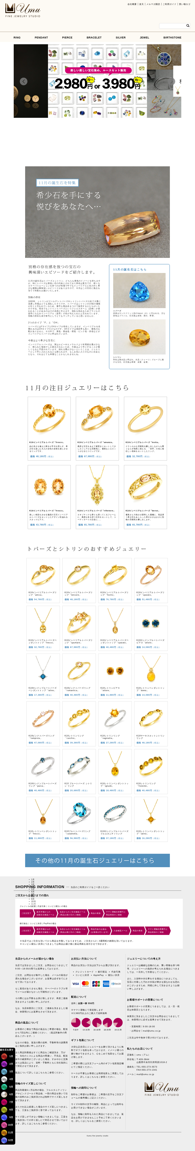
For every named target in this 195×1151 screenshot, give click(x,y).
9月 (11, 1117)
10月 (10, 1125)
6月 (11, 1094)
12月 (10, 1140)
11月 (10, 1132)
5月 (11, 1086)
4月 (11, 1079)
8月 (11, 1109)
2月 (11, 1063)
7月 (11, 1102)
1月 (11, 1056)
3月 (11, 1071)
